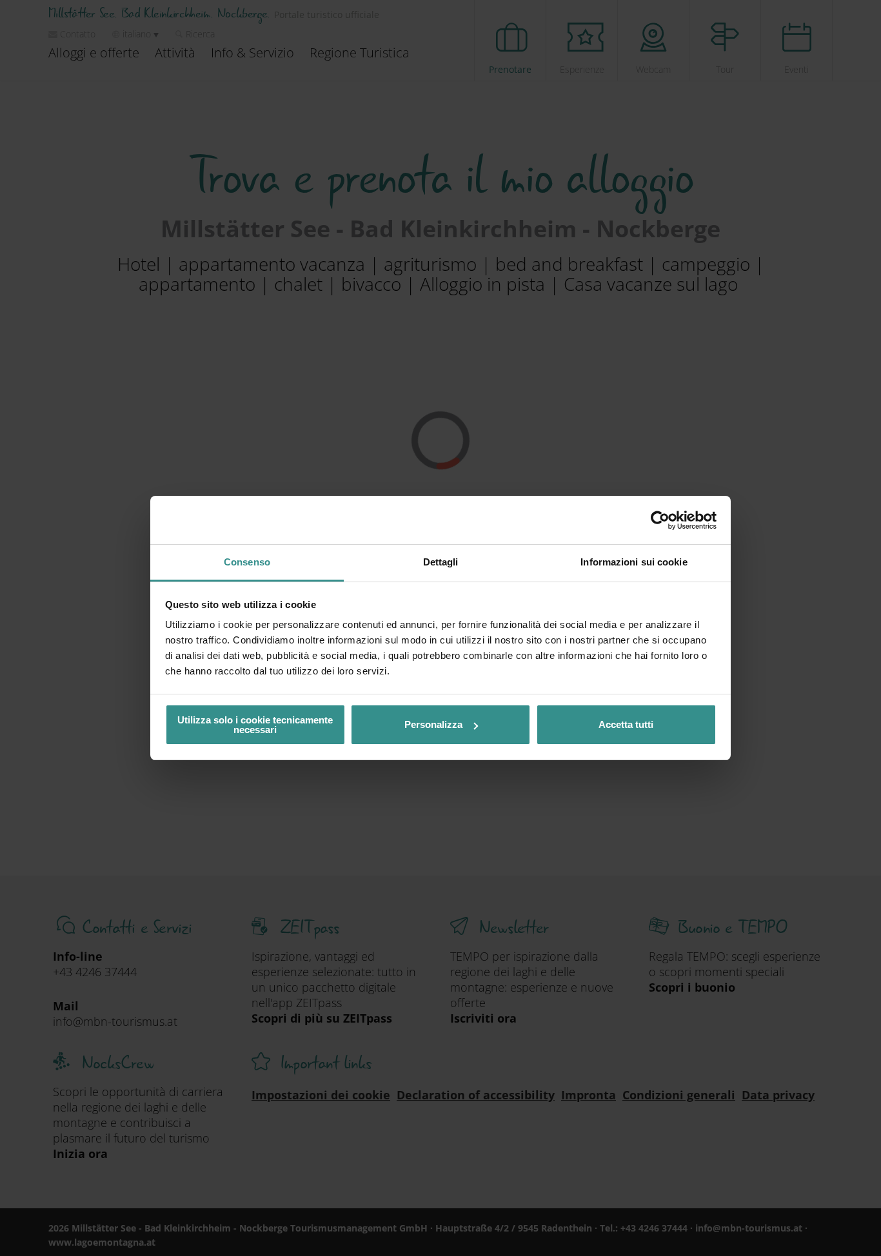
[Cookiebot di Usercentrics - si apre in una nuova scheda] (660, 520)
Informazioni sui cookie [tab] (633, 561)
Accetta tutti (626, 724)
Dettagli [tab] (441, 561)
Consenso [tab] (247, 561)
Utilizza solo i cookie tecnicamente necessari (255, 724)
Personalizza (433, 724)
